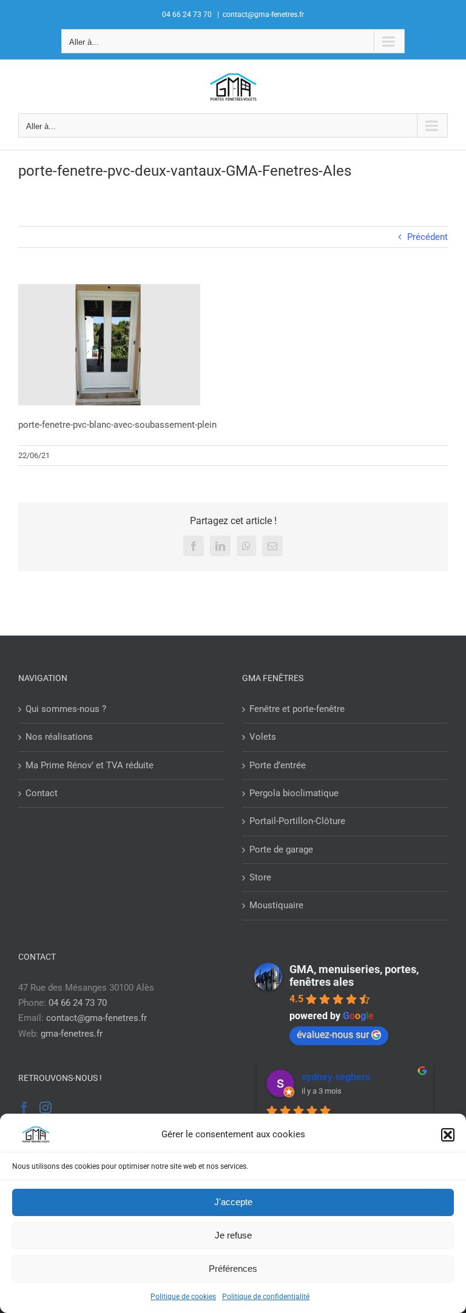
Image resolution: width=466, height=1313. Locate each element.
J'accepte (233, 1202)
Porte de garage (281, 849)
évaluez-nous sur (333, 1034)
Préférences (233, 1268)
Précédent (427, 236)
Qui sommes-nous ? (65, 708)
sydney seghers (336, 1077)
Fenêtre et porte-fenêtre (297, 708)
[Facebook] (24, 1108)
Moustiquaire (276, 905)
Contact (41, 793)
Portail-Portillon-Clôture (297, 821)
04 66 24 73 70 (78, 1002)
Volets (262, 736)
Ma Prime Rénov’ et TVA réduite (89, 765)
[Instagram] (45, 1108)
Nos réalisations (59, 736)
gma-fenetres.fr (72, 1033)
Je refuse (233, 1235)
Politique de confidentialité (265, 1296)
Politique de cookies (183, 1296)
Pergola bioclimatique (294, 793)
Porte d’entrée (277, 765)
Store (260, 877)
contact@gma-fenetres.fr (263, 14)
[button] (448, 1135)
